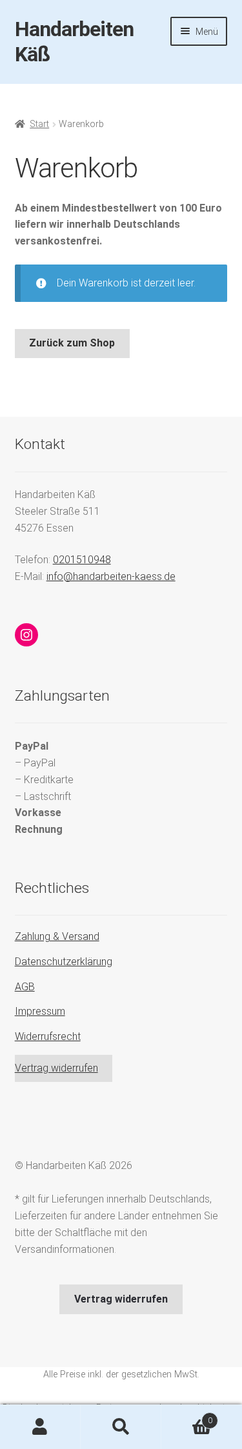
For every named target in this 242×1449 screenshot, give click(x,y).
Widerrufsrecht (48, 1036)
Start (39, 124)
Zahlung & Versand (57, 936)
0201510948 (82, 560)
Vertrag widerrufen (56, 1068)
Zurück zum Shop (72, 343)
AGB (25, 987)
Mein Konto (40, 1427)
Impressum (40, 1011)
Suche (121, 1427)
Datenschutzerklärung (63, 961)
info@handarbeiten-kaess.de (111, 576)
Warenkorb (186, 1416)
